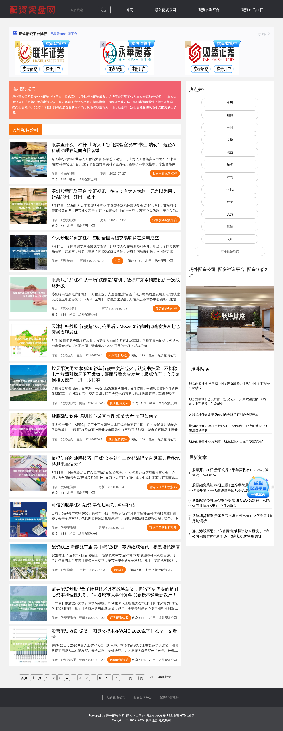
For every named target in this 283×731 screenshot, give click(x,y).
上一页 (36, 678)
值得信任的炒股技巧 (163, 487)
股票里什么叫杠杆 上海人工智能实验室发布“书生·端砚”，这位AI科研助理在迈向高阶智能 (114, 147)
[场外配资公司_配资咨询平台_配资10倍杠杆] (33, 9)
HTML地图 (187, 715)
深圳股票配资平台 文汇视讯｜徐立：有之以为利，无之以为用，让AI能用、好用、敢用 (114, 194)
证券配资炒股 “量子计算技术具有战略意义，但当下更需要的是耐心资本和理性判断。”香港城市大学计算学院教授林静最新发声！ (115, 591)
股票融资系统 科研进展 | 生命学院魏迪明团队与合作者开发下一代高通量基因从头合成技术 (231, 487)
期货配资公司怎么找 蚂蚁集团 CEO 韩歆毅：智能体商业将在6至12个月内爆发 (231, 503)
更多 (262, 34)
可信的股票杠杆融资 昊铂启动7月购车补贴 (93, 504)
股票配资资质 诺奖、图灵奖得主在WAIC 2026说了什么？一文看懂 (114, 634)
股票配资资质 (119, 659)
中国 (230, 127)
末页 (140, 678)
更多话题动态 (230, 251)
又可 (230, 239)
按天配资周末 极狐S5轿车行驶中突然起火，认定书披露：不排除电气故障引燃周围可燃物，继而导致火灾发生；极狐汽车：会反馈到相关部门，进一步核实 (116, 374)
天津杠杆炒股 (117, 355)
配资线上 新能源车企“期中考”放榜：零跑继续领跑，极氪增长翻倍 (116, 546)
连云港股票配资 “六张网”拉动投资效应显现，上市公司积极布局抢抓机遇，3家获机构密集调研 (231, 533)
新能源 (118, 569)
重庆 (230, 102)
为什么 (230, 189)
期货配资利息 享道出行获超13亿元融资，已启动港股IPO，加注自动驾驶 (229, 427)
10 (107, 678)
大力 (230, 214)
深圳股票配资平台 (164, 220)
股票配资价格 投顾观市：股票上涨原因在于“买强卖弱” (226, 441)
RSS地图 (172, 715)
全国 (118, 260)
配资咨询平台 (209, 9)
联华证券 (151, 720)
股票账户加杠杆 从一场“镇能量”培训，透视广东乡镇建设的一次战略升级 (116, 282)
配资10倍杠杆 (252, 9)
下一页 (127, 678)
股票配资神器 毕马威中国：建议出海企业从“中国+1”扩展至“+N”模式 (229, 385)
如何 (230, 115)
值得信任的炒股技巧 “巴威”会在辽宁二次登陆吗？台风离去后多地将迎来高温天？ (116, 461)
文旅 (230, 139)
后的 (230, 177)
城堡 (230, 164)
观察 (230, 152)
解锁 (230, 226)
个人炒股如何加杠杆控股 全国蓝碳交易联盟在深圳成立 (105, 237)
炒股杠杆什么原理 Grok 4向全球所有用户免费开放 (223, 414)
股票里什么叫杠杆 (164, 173)
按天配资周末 (119, 403)
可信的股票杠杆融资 (163, 527)
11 (116, 678)
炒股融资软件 (117, 439)
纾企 (230, 201)
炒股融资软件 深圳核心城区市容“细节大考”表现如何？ (105, 416)
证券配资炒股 (119, 617)
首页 (129, 9)
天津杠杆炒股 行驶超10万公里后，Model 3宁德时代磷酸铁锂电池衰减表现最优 (116, 329)
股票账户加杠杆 (166, 308)
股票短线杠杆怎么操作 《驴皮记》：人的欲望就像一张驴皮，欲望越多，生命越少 (228, 401)
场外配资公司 (165, 9)
